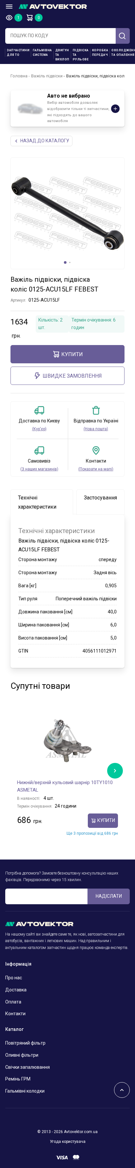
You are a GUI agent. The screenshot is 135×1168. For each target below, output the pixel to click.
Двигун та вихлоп (62, 55)
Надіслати (109, 896)
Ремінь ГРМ (17, 1078)
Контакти (15, 1013)
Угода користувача (68, 1141)
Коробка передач (100, 52)
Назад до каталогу (44, 140)
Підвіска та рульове (81, 55)
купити (72, 354)
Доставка (16, 989)
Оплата (13, 1001)
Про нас (13, 977)
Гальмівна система (42, 52)
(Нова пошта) (96, 429)
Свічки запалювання (27, 1067)
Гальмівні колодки (25, 1091)
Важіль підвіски (47, 75)
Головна (19, 75)
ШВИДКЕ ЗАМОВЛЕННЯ (72, 376)
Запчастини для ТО (18, 52)
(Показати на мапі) (95, 469)
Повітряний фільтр (25, 1043)
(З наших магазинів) (39, 469)
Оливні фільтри (21, 1055)
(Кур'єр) (39, 429)
